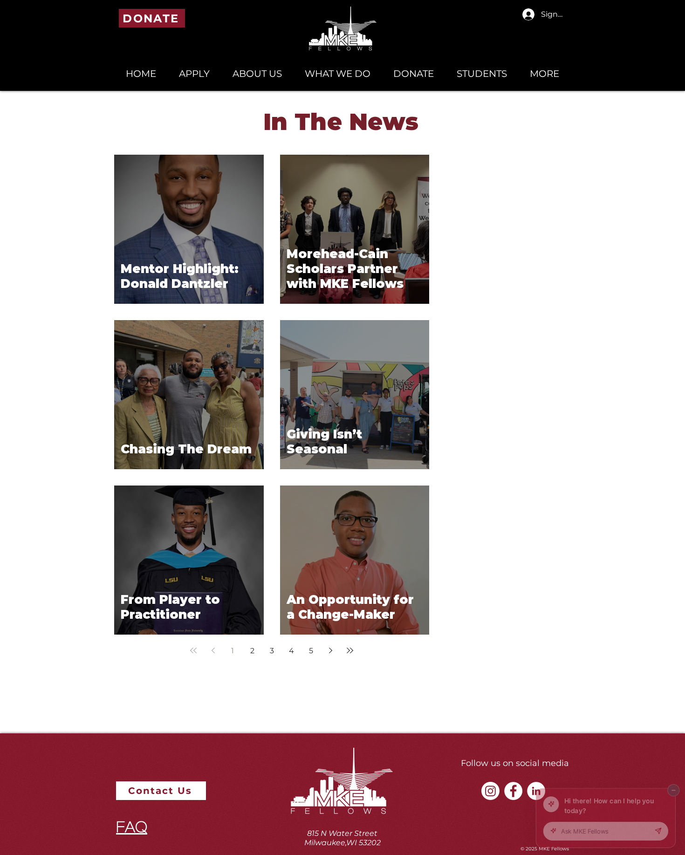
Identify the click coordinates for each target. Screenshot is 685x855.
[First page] (193, 650)
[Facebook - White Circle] (513, 791)
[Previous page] (213, 650)
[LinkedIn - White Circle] (536, 791)
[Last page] (350, 650)
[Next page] (330, 650)
